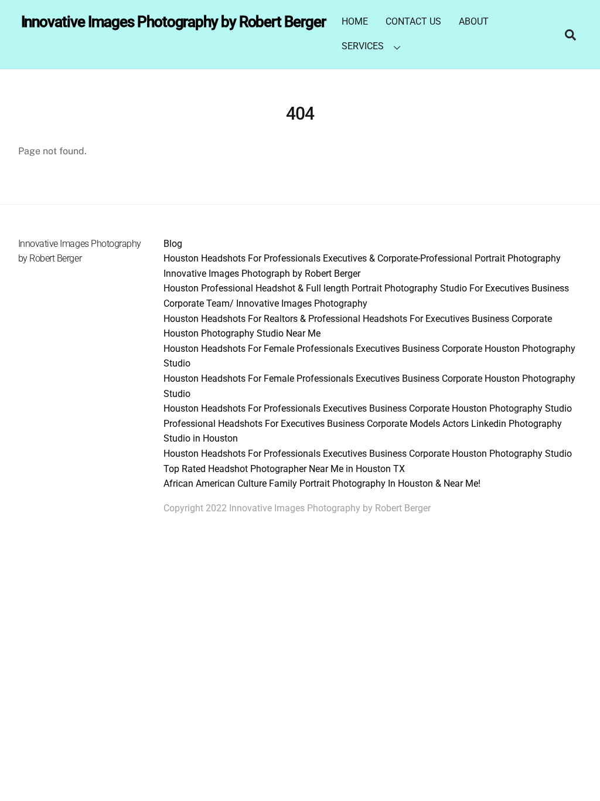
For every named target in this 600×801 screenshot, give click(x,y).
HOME (355, 21)
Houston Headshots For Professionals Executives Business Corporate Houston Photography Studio (367, 408)
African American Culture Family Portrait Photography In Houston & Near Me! (321, 483)
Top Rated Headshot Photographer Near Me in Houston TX (284, 468)
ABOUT (474, 21)
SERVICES (363, 46)
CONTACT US (413, 21)
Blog (172, 243)
